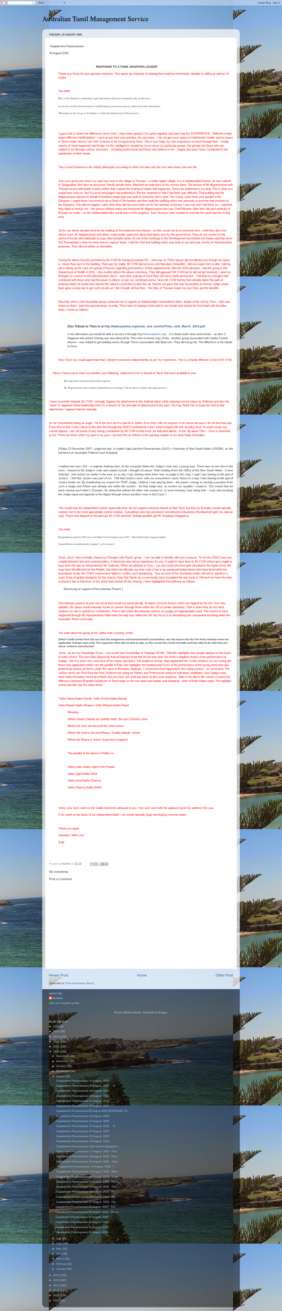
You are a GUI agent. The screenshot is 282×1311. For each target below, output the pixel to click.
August (60, 1076)
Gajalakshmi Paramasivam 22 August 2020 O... (86, 1126)
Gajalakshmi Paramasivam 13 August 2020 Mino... (87, 1171)
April (59, 1253)
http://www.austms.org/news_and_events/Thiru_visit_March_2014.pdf (154, 326)
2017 (56, 1285)
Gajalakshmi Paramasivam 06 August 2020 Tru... (86, 1206)
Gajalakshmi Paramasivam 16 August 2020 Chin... (87, 1156)
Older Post (224, 975)
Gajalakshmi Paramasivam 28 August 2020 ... (85, 1096)
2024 (56, 1031)
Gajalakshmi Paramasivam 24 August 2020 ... (85, 1116)
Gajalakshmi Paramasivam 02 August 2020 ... (83, 1232)
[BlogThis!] (95, 864)
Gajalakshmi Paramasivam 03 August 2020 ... (83, 1227)
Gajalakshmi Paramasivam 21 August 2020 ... (85, 1131)
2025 (56, 1026)
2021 (56, 1046)
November (63, 1061)
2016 (56, 1290)
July (59, 1238)
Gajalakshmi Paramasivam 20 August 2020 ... (85, 1136)
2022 (56, 1041)
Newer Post (58, 975)
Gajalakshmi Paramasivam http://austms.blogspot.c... (88, 1146)
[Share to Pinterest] (106, 864)
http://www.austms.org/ (151, 334)
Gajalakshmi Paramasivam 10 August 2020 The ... (87, 1186)
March (60, 1258)
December (63, 1056)
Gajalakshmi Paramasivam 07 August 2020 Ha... (86, 1201)
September (63, 1071)
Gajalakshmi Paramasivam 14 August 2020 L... (86, 1166)
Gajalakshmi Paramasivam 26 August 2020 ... (85, 1105)
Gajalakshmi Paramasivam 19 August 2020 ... (84, 1141)
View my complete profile (64, 1003)
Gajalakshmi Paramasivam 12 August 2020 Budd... (87, 1176)
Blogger (162, 1012)
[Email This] (92, 864)
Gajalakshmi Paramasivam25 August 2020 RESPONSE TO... (92, 1110)
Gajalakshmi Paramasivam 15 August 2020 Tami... (87, 1161)
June (59, 1243)
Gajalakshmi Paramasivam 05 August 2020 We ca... (88, 1212)
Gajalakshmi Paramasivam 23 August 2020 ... (85, 1121)
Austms (58, 998)
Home (142, 975)
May (59, 1248)
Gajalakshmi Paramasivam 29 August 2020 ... (85, 1090)
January (61, 1268)
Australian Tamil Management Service (95, 18)
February (62, 1263)
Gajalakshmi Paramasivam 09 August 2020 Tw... (86, 1191)
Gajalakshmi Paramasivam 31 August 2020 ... (85, 1080)
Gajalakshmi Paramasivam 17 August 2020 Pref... (87, 1151)
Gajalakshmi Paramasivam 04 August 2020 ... (85, 1217)
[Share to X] (99, 864)
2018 (56, 1280)
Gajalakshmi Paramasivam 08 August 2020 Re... (86, 1196)
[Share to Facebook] (103, 864)
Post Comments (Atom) (80, 983)
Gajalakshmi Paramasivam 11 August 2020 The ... (87, 1181)
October (61, 1066)
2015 (56, 1295)
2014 (56, 1300)
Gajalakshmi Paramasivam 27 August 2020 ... (85, 1101)
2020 (56, 1051)
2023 (56, 1036)
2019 (56, 1275)
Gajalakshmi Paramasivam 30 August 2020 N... (86, 1085)
